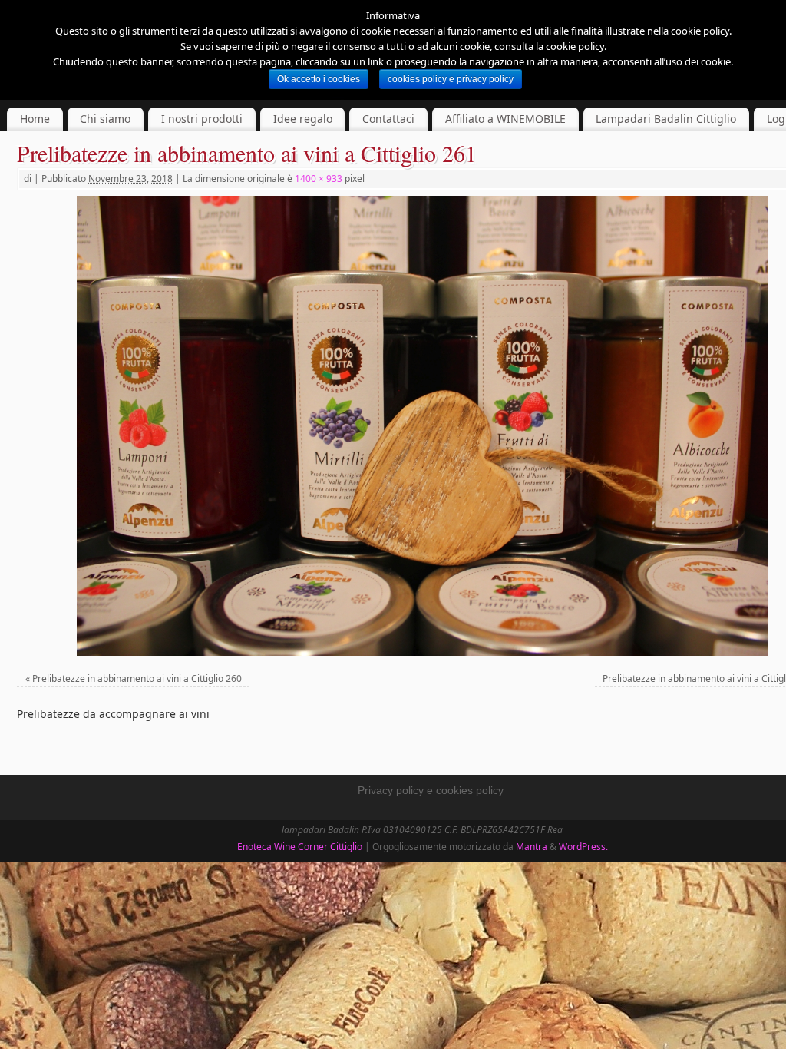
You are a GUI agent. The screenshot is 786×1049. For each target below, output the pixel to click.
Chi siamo (105, 118)
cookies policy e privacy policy (451, 79)
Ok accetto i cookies (318, 79)
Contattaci (388, 118)
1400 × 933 (318, 178)
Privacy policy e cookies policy (431, 790)
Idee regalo (302, 118)
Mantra (531, 846)
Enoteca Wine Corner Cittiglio (299, 846)
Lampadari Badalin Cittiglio (666, 118)
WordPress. (583, 846)
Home (35, 118)
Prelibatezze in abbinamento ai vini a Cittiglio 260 (137, 678)
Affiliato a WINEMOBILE (505, 118)
